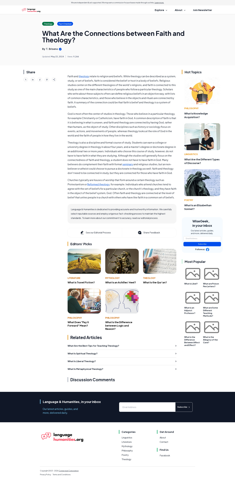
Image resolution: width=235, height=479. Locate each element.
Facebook (165, 455)
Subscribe (202, 244)
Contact (164, 441)
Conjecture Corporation (69, 471)
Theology (149, 278)
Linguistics (191, 154)
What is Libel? (191, 283)
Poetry (188, 200)
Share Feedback (151, 232)
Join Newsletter (202, 10)
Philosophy (75, 317)
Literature (74, 278)
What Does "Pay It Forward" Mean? (78, 324)
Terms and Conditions (62, 475)
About (163, 437)
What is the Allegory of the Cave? (210, 340)
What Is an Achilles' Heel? (120, 282)
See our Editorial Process (98, 232)
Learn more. (159, 3)
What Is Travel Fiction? (81, 282)
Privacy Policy (45, 475)
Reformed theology (98, 184)
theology (84, 76)
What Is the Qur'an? (155, 282)
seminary (127, 164)
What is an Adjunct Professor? (189, 310)
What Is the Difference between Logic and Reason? (118, 325)
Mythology (112, 278)
